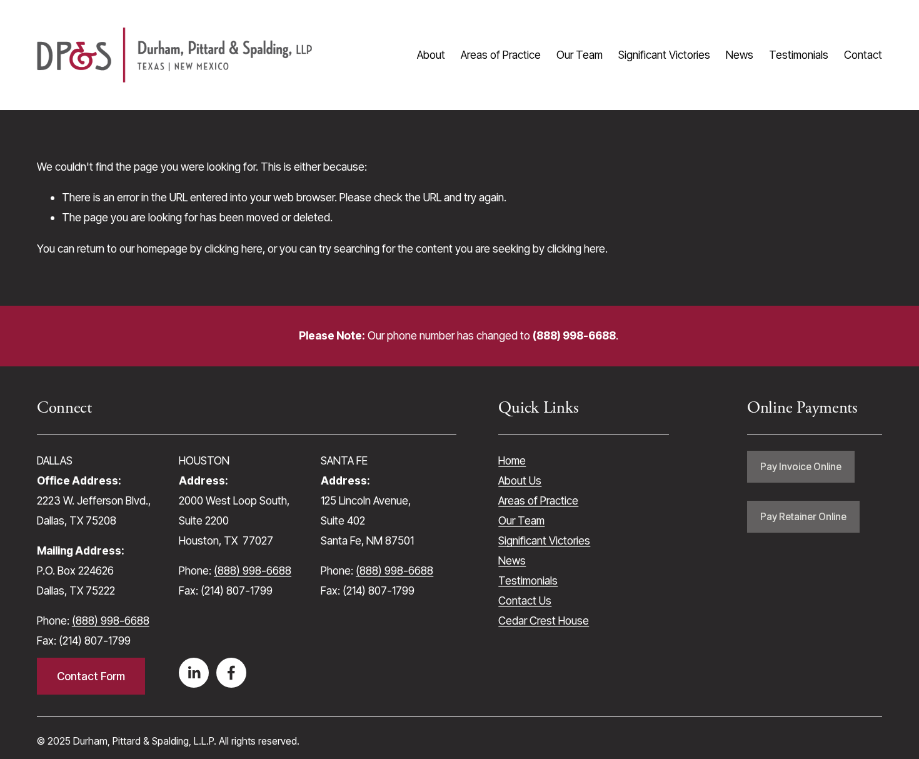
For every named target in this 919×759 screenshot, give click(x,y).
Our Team (579, 54)
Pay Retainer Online (803, 517)
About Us (519, 480)
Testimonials (798, 54)
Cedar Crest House (543, 620)
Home (512, 460)
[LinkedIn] (194, 673)
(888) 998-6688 (110, 620)
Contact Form (91, 676)
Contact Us (524, 600)
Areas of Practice (501, 54)
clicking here (233, 248)
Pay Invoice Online (800, 467)
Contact (863, 54)
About (431, 54)
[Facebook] (231, 673)
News (739, 54)
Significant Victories (664, 54)
